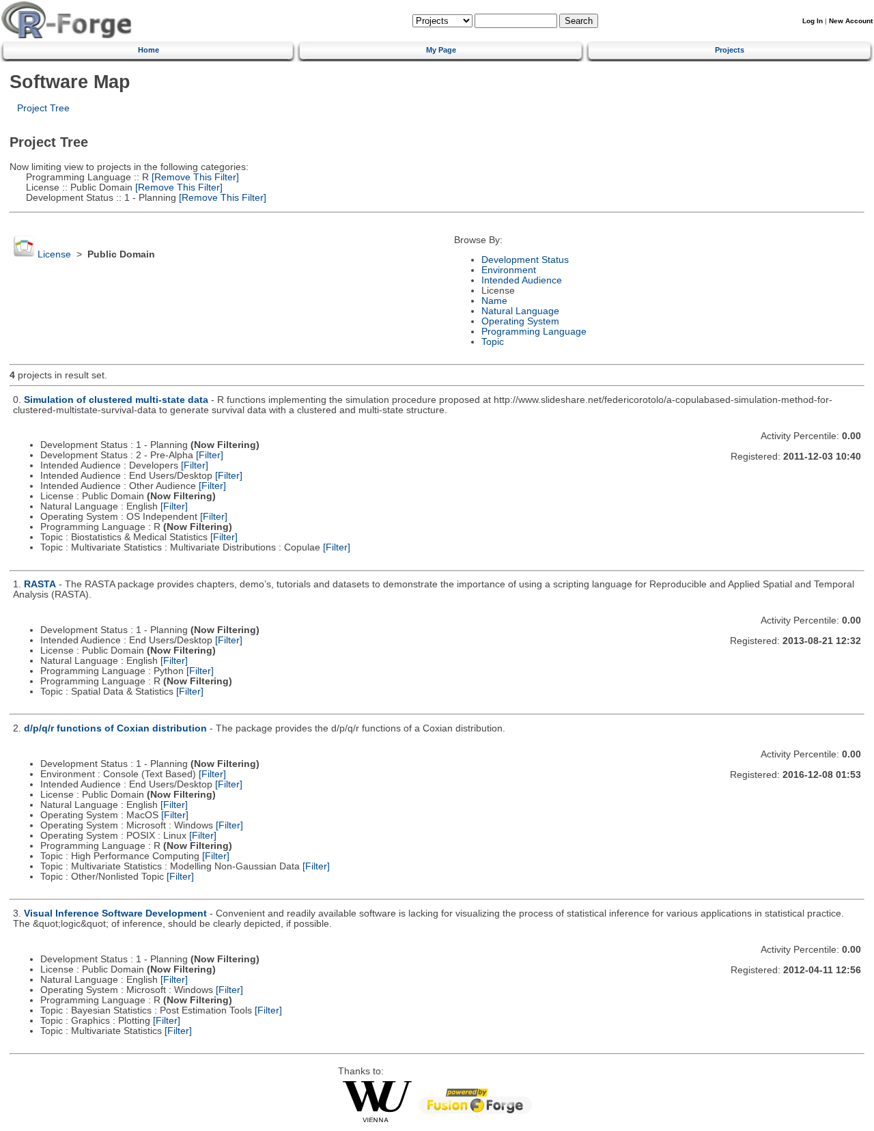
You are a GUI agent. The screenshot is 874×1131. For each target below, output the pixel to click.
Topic (492, 342)
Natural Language (520, 311)
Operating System (520, 321)
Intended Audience (521, 280)
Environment (508, 270)
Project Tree (43, 108)
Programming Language (534, 331)
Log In (812, 21)
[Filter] (209, 455)
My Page (441, 50)
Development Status (525, 260)
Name (494, 301)
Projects (729, 50)
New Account (851, 21)
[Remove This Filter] (194, 177)
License (54, 254)
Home (148, 50)
